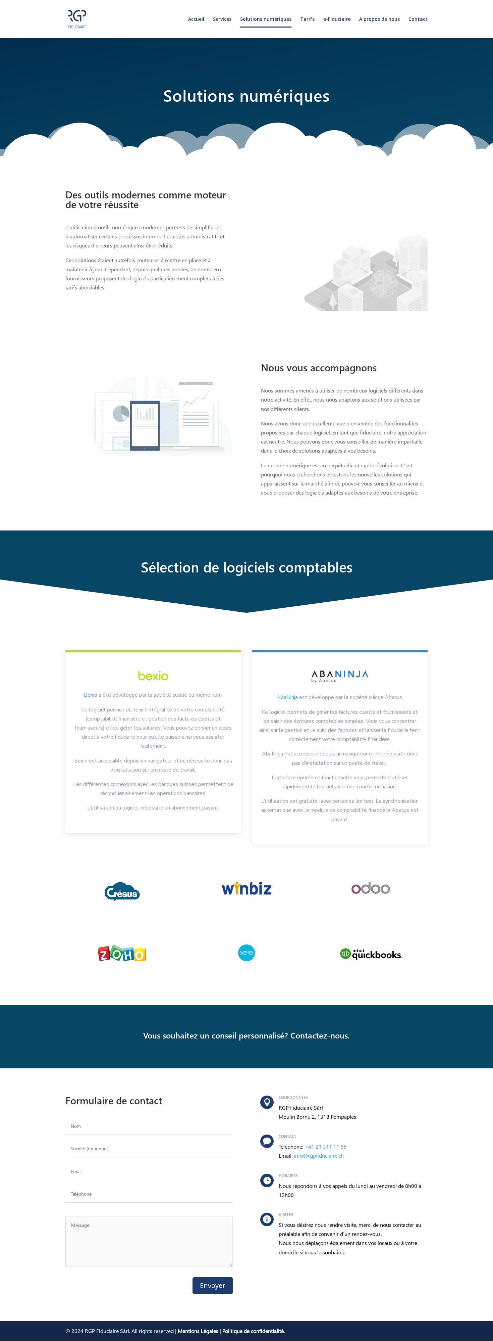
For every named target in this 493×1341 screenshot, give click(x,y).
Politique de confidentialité (253, 1330)
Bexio (90, 695)
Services (222, 19)
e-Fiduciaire (336, 19)
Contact (418, 19)
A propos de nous (379, 19)
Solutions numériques (265, 19)
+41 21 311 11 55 (326, 1146)
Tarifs (307, 19)
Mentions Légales (198, 1330)
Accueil (196, 19)
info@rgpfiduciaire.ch (319, 1155)
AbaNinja (287, 697)
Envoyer (212, 1285)
